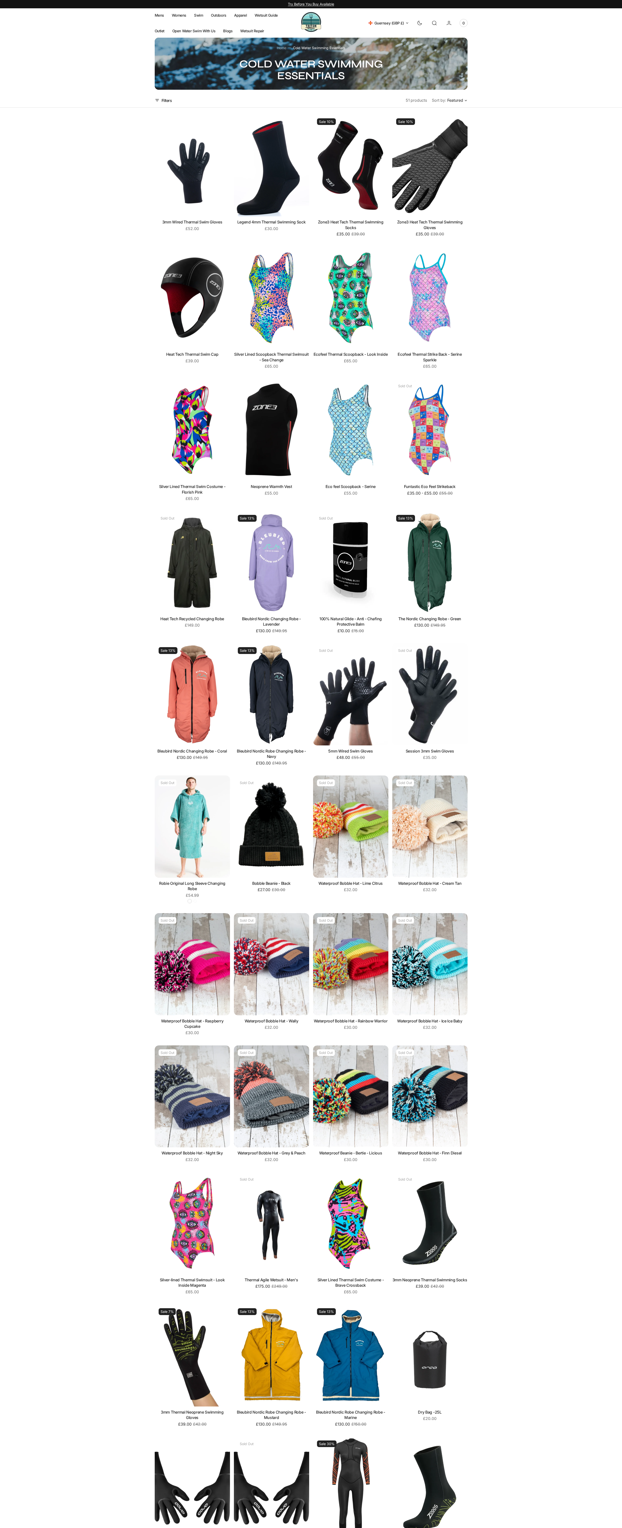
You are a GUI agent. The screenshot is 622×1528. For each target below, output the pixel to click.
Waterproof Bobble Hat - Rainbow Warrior (351, 1021)
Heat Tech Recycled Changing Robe (192, 618)
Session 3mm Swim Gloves (430, 751)
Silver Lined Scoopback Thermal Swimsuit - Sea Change (271, 357)
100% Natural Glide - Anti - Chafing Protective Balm (350, 621)
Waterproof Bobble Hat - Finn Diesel (430, 1153)
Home (281, 48)
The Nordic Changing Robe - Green (429, 618)
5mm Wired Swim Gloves (350, 751)
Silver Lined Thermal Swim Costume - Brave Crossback (350, 1282)
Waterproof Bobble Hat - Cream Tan (429, 883)
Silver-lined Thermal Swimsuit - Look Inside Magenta (192, 1282)
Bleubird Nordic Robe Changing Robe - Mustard (271, 1415)
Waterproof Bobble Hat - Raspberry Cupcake (192, 1024)
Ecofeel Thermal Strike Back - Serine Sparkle (430, 357)
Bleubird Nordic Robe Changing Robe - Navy (271, 754)
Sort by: (439, 100)
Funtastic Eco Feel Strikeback (430, 486)
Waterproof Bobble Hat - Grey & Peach (271, 1153)
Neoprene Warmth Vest (271, 486)
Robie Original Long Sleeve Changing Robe (192, 886)
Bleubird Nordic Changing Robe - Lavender (271, 621)
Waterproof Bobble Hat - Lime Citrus (350, 883)
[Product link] (192, 165)
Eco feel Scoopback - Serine (351, 486)
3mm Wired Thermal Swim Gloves (192, 222)
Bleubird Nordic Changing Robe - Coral (192, 751)
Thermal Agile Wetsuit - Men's (271, 1279)
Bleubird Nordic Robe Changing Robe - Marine (350, 1415)
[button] (434, 23)
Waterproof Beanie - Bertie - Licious (350, 1153)
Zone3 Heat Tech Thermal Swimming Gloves (430, 225)
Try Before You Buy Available (311, 4)
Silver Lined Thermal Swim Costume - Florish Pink (192, 489)
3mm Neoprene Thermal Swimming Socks (430, 1279)
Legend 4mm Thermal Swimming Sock (271, 222)
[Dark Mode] (420, 23)
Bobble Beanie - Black (271, 883)
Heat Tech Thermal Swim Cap (192, 354)
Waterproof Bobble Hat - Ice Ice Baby (429, 1021)
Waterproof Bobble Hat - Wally (271, 1021)
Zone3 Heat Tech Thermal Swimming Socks (350, 225)
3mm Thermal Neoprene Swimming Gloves (192, 1415)
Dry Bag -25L (429, 1412)
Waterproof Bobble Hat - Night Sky (192, 1153)
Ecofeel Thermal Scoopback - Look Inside (351, 354)
